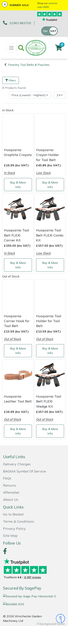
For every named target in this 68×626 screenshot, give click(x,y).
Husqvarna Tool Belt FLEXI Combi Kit (49, 235)
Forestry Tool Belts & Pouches (28, 65)
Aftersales (11, 492)
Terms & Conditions (18, 521)
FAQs (7, 478)
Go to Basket (13, 514)
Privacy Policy (14, 528)
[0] (58, 49)
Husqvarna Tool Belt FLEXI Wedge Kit (48, 401)
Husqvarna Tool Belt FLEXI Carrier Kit (16, 235)
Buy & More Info (18, 185)
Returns (9, 485)
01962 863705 (20, 23)
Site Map (10, 535)
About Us (10, 499)
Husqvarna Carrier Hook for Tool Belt (16, 321)
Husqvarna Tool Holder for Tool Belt (48, 321)
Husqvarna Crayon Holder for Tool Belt (47, 155)
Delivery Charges (17, 464)
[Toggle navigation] (11, 47)
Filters (12, 80)
